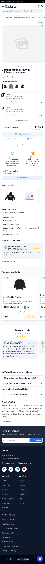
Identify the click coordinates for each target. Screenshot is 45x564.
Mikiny (33, 17)
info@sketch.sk (25, 463)
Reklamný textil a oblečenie (22, 17)
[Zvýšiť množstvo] (15, 102)
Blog (20, 499)
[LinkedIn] (17, 469)
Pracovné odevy (8, 499)
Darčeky (5, 490)
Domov (6, 17)
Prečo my (22, 481)
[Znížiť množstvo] (7, 102)
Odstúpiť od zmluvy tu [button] (10, 551)
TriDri (12, 217)
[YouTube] (24, 469)
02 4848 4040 (9, 463)
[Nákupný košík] (42, 6)
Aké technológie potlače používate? (17, 384)
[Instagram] (10, 469)
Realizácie (22, 494)
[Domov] (11, 6)
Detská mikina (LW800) (12, 297)
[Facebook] (4, 469)
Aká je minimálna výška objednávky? (17, 389)
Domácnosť (6, 503)
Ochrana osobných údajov (11, 546)
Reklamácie (6, 537)
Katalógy (22, 485)
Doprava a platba (8, 533)
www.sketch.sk (7, 455)
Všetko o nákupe (8, 519)
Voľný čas (5, 508)
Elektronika (6, 485)
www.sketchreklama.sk (10, 459)
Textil (10, 17)
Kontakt (21, 503)
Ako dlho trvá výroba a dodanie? (15, 394)
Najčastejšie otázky (9, 524)
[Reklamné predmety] (3, 6)
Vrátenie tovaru (7, 542)
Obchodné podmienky (10, 528)
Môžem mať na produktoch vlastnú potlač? (19, 378)
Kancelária (5, 494)
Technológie (23, 490)
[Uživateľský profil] (39, 6)
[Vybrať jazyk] (43, 1)
